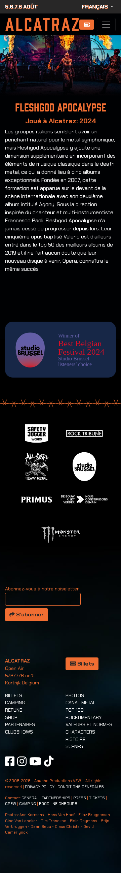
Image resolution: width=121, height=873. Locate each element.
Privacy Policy (39, 786)
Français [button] (95, 6)
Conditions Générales (80, 786)
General (30, 798)
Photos (75, 695)
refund (14, 710)
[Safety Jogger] (36, 433)
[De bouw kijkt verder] (84, 499)
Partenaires (20, 724)
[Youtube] (35, 761)
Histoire (75, 739)
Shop (11, 717)
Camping (15, 703)
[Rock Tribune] (84, 433)
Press (79, 798)
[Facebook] (9, 761)
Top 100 (75, 710)
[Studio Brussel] (84, 466)
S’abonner (29, 614)
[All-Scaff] (36, 466)
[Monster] (60, 534)
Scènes (74, 746)
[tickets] (86, 25)
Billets (85, 663)
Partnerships (56, 798)
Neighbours (64, 803)
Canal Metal (80, 703)
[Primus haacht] (36, 499)
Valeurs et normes (89, 724)
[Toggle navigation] (106, 24)
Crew (10, 803)
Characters (80, 732)
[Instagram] (22, 761)
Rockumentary (84, 717)
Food (44, 803)
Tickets (97, 798)
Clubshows (19, 732)
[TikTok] (48, 761)
